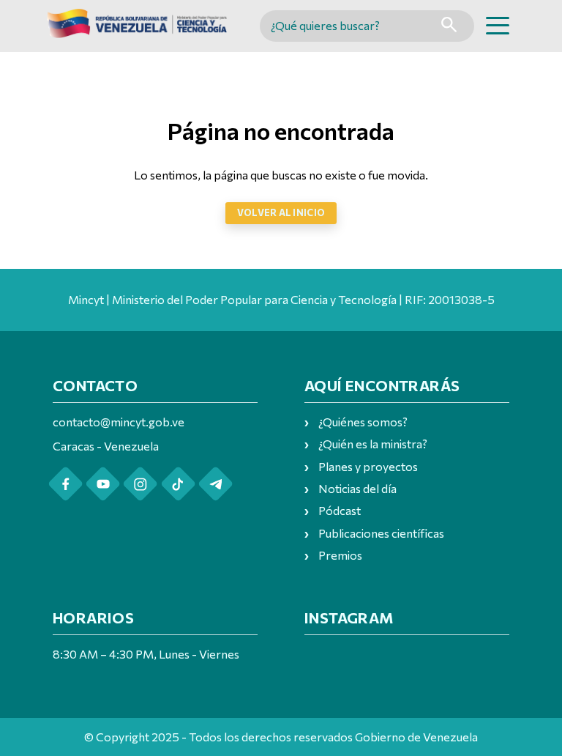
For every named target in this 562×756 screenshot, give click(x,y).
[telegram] (215, 484)
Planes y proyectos (368, 466)
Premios (340, 555)
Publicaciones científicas (381, 533)
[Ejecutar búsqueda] (448, 26)
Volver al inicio (281, 212)
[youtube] (103, 484)
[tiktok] (178, 484)
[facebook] (65, 484)
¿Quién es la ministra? (372, 444)
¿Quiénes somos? (363, 422)
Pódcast (339, 510)
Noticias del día (357, 488)
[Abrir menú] (497, 25)
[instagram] (140, 484)
